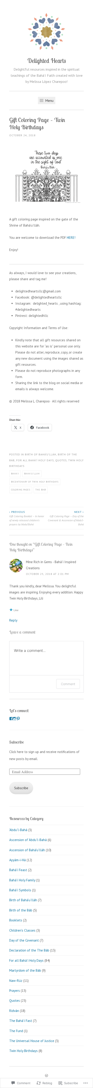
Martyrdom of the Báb (25, 970)
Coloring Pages (20, 489)
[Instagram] (14, 718)
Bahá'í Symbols (20, 890)
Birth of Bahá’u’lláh (40, 454)
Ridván (14, 1011)
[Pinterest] (18, 718)
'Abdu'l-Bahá (18, 830)
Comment (68, 684)
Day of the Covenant (24, 940)
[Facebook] (11, 718)
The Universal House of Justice (31, 1041)
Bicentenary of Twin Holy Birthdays (34, 481)
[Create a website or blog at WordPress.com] (46, 1076)
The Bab (40, 489)
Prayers (14, 990)
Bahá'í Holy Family (22, 880)
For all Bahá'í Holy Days (35, 460)
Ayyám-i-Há (17, 860)
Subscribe (16, 742)
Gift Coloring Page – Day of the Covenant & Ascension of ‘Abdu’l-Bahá (66, 518)
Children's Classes (22, 930)
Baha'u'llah (32, 473)
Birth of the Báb (20, 910)
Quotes (61, 460)
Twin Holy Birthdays (23, 1051)
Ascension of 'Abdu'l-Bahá (28, 840)
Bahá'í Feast (18, 870)
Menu (48, 100)
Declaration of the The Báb (29, 950)
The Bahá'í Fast (20, 1021)
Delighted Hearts (46, 61)
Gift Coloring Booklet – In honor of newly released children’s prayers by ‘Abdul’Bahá (26, 518)
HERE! (71, 237)
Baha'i (15, 473)
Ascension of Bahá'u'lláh (27, 850)
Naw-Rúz (15, 980)
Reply (13, 620)
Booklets (15, 920)
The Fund (16, 1031)
